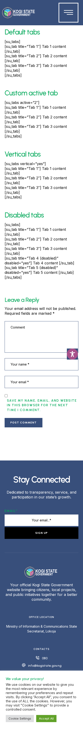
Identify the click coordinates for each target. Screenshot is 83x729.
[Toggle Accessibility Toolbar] (72, 354)
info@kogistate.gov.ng (45, 666)
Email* (11, 511)
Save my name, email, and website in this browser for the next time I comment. (42, 405)
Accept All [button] (46, 718)
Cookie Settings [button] (20, 718)
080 (44, 658)
